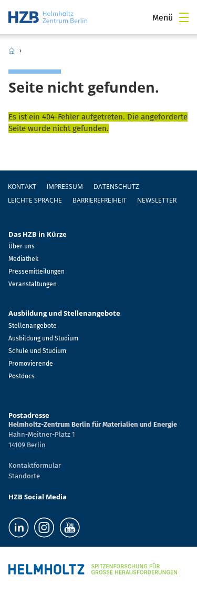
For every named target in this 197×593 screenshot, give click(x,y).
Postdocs (21, 376)
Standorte (24, 476)
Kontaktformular (34, 465)
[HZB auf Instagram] (44, 527)
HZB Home (11, 50)
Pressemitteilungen (36, 271)
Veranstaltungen (32, 284)
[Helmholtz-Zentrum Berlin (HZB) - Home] (47, 17)
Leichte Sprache (35, 200)
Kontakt (22, 186)
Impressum (65, 186)
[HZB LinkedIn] (18, 527)
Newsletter (157, 200)
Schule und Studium (37, 351)
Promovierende (30, 363)
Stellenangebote (32, 325)
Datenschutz (116, 186)
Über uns (21, 246)
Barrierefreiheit (99, 200)
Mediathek (23, 259)
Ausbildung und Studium (43, 338)
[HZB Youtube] (69, 527)
